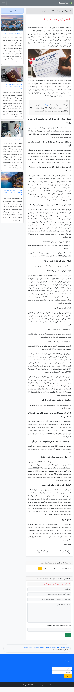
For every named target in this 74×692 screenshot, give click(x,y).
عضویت (68, 676)
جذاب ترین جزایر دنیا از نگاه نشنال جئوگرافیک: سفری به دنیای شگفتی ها (12, 193)
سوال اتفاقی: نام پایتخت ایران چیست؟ (59, 625)
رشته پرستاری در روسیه (15, 140)
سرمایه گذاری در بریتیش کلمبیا (13, 34)
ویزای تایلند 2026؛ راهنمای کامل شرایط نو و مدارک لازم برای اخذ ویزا (13, 87)
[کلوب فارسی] (66, 3)
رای (40, 568)
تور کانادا (45, 105)
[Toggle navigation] (4, 3)
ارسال (68, 635)
